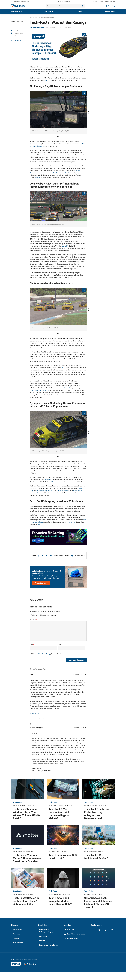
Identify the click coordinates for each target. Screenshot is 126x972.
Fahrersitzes (68, 388)
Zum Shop (111, 6)
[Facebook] (38, 555)
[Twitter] (42, 555)
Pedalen (32, 173)
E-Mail (60, 644)
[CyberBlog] (30, 964)
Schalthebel (69, 173)
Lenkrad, (78, 170)
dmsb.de (64, 246)
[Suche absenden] (83, 6)
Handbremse (57, 173)
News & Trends (110, 11)
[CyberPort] (16, 964)
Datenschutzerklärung (44, 654)
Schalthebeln (77, 490)
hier (38, 524)
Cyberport (48, 80)
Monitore (38, 390)
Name (32, 644)
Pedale (32, 390)
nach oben (17, 40)
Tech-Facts (49, 11)
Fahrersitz (41, 173)
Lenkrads (76, 388)
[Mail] (50, 555)
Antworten (33, 713)
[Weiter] (88, 112)
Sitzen (39, 493)
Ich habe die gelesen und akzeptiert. (47, 654)
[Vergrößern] (84, 34)
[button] (57, 136)
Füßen (63, 367)
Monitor (37, 177)
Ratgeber (79, 11)
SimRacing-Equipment (44, 490)
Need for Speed (38, 146)
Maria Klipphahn (37, 28)
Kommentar (33, 619)
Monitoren (33, 493)
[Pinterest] (46, 555)
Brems (66, 490)
